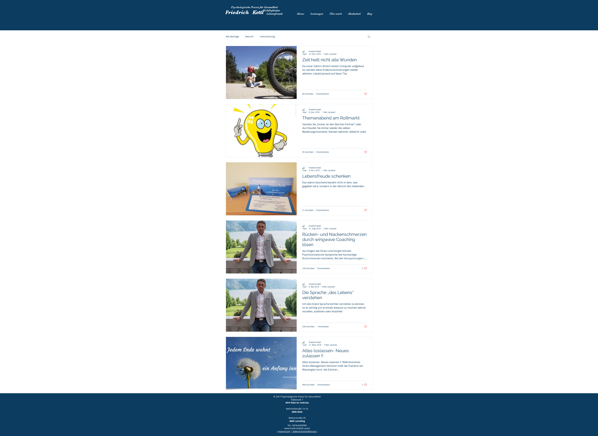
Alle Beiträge (232, 36)
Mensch (249, 36)
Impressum (284, 431)
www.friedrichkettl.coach (297, 428)
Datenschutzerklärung (304, 431)
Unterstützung (267, 36)
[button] (368, 37)
